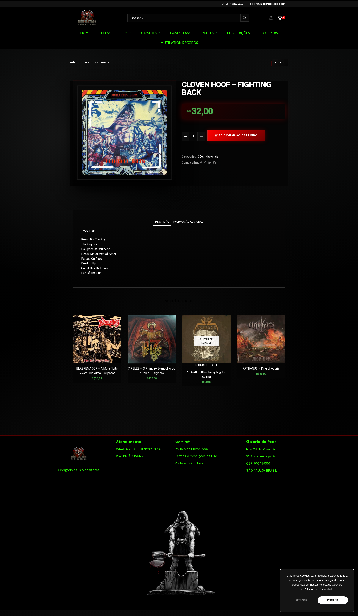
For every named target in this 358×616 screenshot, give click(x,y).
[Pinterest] (205, 162)
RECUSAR (301, 600)
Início (74, 62)
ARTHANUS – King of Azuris (261, 368)
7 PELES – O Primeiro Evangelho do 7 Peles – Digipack (151, 371)
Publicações (238, 33)
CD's (86, 62)
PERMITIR (332, 600)
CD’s (105, 33)
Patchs (208, 33)
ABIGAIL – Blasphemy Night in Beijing (206, 374)
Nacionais (102, 62)
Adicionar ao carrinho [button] (99, 357)
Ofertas (270, 33)
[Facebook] (201, 162)
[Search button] (244, 18)
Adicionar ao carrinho (238, 135)
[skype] (214, 162)
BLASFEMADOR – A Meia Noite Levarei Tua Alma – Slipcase (97, 371)
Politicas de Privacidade (318, 589)
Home (85, 33)
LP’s (125, 33)
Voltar (280, 62)
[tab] (162, 221)
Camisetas (179, 33)
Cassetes (149, 33)
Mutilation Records (179, 43)
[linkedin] (210, 162)
